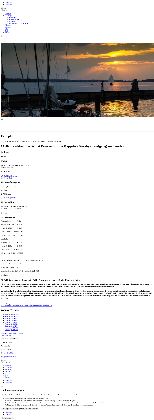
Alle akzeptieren (6, 409)
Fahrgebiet (12, 17)
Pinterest (20, 333)
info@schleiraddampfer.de (9, 176)
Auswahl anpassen (32, 409)
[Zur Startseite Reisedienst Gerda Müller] (3, 8)
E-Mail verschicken (16, 306)
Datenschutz (9, 4)
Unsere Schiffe (14, 19)
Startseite (8, 14)
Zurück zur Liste (6, 335)
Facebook (4, 333)
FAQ (6, 29)
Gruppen (12, 21)
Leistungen (8, 15)
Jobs (6, 31)
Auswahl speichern (19, 409)
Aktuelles (8, 25)
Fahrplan (8, 27)
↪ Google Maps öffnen (8, 198)
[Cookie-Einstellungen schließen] (2, 386)
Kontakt (7, 32)
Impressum (8, 2)
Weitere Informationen (44, 306)
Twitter (10, 333)
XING (15, 333)
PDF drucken (5, 306)
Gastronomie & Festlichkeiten (19, 23)
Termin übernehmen (30, 306)
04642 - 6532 (8, 353)
